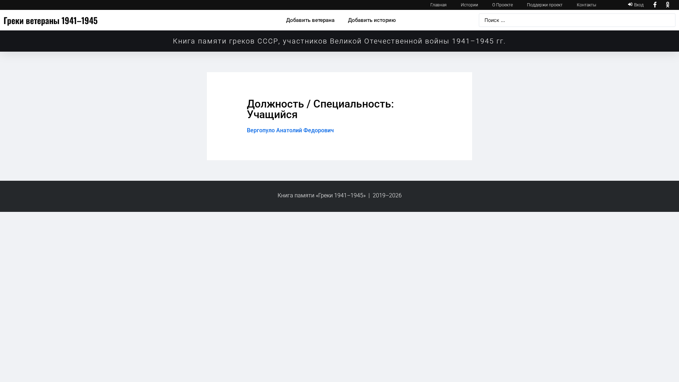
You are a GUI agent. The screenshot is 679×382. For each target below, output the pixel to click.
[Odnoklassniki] (667, 5)
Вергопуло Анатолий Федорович (290, 130)
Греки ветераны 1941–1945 (51, 20)
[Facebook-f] (655, 5)
